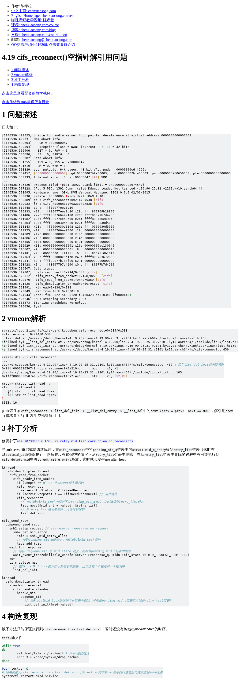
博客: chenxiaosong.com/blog (33, 30)
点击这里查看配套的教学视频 (26, 93)
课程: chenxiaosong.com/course (35, 25)
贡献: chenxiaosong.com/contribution (39, 35)
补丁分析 (20, 80)
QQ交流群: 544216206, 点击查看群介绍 (43, 45)
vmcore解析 (22, 75)
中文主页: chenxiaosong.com (33, 11)
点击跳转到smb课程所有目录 (25, 102)
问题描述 (20, 70)
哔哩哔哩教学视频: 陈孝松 (32, 20)
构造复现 (20, 85)
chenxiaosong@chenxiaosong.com (46, 40)
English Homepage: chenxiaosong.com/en (42, 16)
